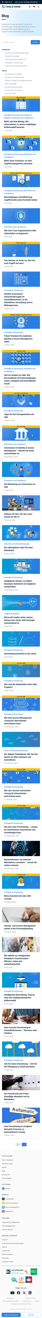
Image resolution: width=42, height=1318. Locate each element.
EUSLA (37, 1301)
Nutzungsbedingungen (11, 1301)
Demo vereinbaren (11, 1315)
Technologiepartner (8, 1226)
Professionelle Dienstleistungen (13, 1243)
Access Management (12, 1207)
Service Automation (11, 1203)
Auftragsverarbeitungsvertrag (21, 1304)
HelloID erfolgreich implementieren (18, 80)
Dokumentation (7, 1254)
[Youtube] (12, 1293)
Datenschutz (26, 1301)
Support (5, 1240)
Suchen (35, 42)
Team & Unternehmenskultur (16, 66)
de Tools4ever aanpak (13, 74)
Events (4, 1167)
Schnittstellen (6, 1178)
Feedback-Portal (7, 1262)
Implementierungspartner (11, 1222)
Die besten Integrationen (14, 77)
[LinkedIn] (30, 1292)
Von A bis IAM (10, 93)
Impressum (10, 1298)
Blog (3, 1171)
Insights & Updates (12, 56)
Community (6, 1251)
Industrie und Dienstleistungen (17, 53)
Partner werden (7, 1229)
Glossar (4, 1247)
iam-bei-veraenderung (13, 87)
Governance (9, 1211)
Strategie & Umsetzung (14, 63)
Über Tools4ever (7, 1160)
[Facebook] (18, 1292)
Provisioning (9, 1199)
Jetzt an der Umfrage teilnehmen (26, 2)
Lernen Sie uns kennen (13, 90)
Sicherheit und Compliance (15, 59)
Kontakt (31, 1315)
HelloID (7, 1189)
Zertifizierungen (7, 1164)
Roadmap (5, 1258)
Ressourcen (6, 1175)
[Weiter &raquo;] (24, 1144)
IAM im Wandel (10, 84)
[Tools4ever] (11, 6)
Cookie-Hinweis (30, 1298)
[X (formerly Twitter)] (24, 1292)
